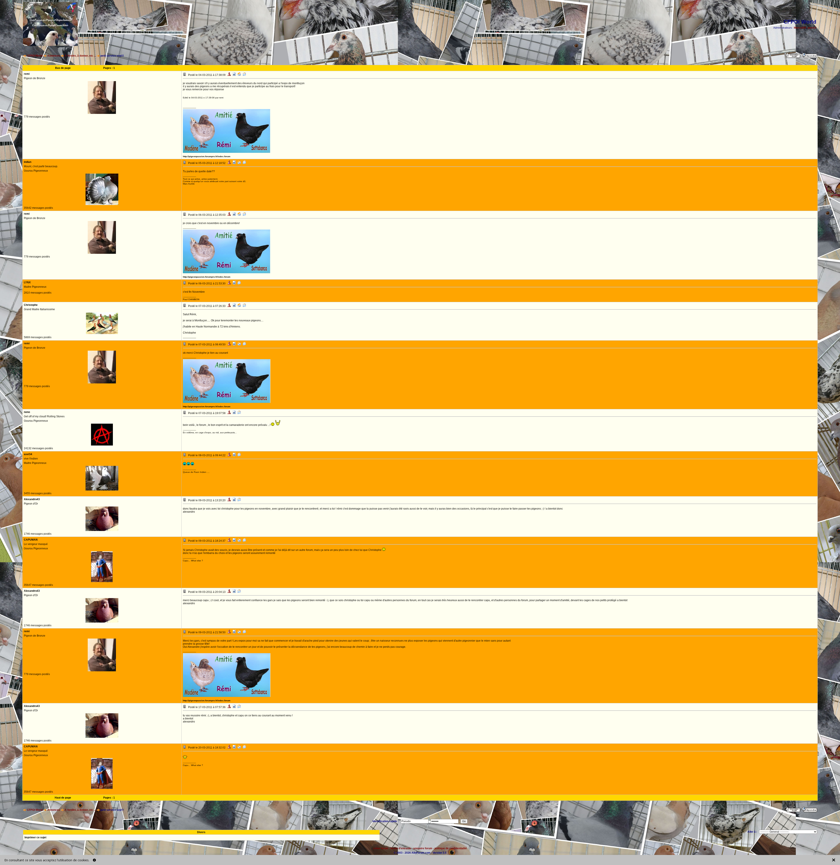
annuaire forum (422, 848)
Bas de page (63, 68)
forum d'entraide (400, 848)
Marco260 (800, 27)
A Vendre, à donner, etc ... (80, 55)
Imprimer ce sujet (35, 837)
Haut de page (63, 797)
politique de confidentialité (450, 848)
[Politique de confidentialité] (94, 860)
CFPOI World (35, 55)
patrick (812, 27)
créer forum (380, 848)
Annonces (53, 55)
